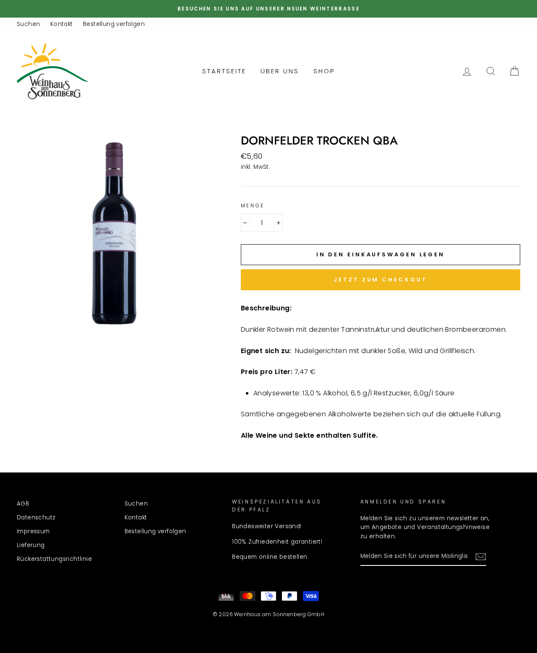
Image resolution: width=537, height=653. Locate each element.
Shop (324, 71)
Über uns (280, 71)
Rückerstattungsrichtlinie (54, 559)
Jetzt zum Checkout (380, 280)
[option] (268, 8)
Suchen (28, 24)
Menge (253, 205)
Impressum (33, 531)
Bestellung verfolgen (114, 24)
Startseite (224, 71)
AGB (23, 504)
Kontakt (61, 24)
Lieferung (31, 545)
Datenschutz (36, 517)
